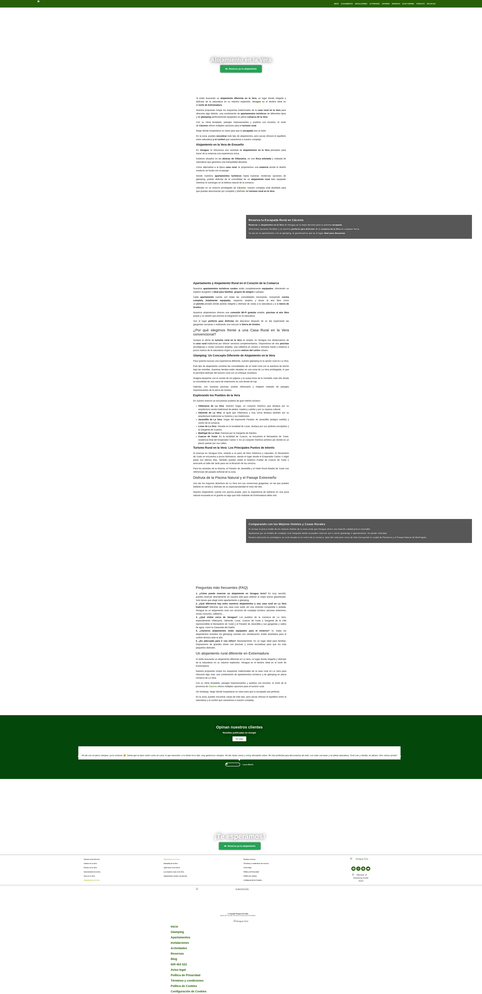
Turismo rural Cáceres (92, 859)
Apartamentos (180, 937)
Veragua (256, 101)
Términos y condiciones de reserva (256, 863)
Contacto (420, 4)
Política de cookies (250, 876)
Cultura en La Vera (90, 863)
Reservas (396, 4)
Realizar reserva (249, 859)
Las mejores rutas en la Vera (174, 872)
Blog (174, 959)
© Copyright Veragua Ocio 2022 (238, 913)
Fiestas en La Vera (90, 868)
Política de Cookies (184, 986)
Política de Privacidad (251, 872)
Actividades (375, 4)
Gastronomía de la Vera (92, 872)
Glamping (177, 932)
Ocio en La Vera (89, 876)
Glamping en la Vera (171, 863)
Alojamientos (347, 4)
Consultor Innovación (233, 915)
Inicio (336, 4)
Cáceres (213, 686)
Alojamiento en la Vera (92, 880)
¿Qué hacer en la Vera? (172, 868)
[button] (78, 756)
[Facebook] (353, 869)
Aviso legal (247, 868)
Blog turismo (408, 4)
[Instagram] (358, 869)
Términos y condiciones (187, 980)
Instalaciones (361, 4)
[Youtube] (368, 869)
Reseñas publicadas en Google (239, 732)
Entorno (386, 4)
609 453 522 (179, 964)
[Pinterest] (363, 869)
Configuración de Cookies (253, 880)
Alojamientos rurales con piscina (175, 876)
